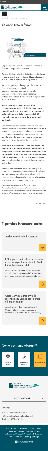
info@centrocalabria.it (17, 412)
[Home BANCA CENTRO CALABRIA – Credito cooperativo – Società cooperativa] (12, 7)
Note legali (36, 436)
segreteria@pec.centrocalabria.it (20, 415)
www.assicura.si (36, 193)
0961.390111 (16, 419)
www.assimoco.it (19, 193)
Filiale (25, 108)
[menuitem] (3, 1)
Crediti (26, 436)
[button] (44, 7)
